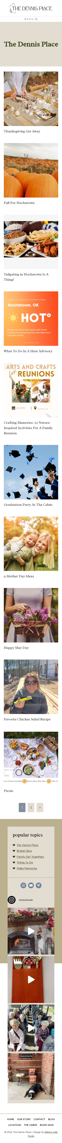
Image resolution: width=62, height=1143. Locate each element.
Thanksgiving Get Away (22, 131)
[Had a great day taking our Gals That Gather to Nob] (31, 1028)
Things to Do (25, 862)
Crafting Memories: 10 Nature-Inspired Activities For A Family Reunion (28, 427)
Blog (51, 1119)
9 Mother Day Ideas (19, 576)
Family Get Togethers (30, 856)
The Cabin (30, 1124)
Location (14, 1124)
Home (10, 1119)
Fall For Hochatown (19, 203)
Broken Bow (24, 850)
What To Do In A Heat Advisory (28, 351)
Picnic (9, 791)
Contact (39, 1119)
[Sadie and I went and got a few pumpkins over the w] (31, 1076)
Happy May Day (16, 647)
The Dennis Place (27, 845)
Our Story (24, 1119)
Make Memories (27, 868)
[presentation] (31, 99)
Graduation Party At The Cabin (28, 504)
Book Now (47, 1124)
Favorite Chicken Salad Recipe (27, 719)
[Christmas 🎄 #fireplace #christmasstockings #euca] (31, 931)
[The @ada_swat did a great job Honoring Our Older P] (31, 979)
